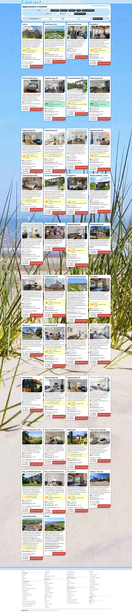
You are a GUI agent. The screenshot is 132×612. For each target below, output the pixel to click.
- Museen (46, 584)
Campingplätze (54, 10)
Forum (68, 584)
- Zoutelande (92, 582)
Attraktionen (47, 589)
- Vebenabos (47, 571)
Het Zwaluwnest (27, 377)
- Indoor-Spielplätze (48, 592)
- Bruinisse (69, 596)
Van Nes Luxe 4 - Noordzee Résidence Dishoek (99, 377)
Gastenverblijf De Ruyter (30, 78)
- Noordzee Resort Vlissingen (28, 601)
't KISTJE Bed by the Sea (29, 175)
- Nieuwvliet (92, 590)
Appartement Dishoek (74, 24)
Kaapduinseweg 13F (96, 78)
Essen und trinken (71, 573)
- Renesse (69, 593)
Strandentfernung (28, 57)
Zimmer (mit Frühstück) (88, 10)
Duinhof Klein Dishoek (29, 516)
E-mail (26, 65)
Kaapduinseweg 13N (73, 224)
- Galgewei (24, 598)
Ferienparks (72, 10)
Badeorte (24, 575)
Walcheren (91, 571)
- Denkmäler (47, 586)
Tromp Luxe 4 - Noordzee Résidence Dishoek (77, 325)
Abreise (62, 13)
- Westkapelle (92, 581)
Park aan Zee (26, 325)
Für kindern (24, 578)
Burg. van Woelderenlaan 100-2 (54, 429)
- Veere (90, 573)
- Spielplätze (47, 591)
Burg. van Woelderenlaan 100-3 (32, 429)
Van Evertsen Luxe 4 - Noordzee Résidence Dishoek (32, 224)
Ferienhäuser (64, 10)
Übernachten (48, 1)
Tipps (23, 576)
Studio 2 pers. (71, 430)
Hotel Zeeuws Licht (51, 24)
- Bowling (46, 594)
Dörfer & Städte (47, 597)
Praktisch (71, 1)
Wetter (78, 1)
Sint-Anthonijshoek (51, 224)
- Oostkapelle (92, 576)
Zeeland (68, 590)
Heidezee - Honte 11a (96, 472)
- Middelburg (92, 587)
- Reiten (46, 605)
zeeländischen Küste (49, 543)
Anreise (48, 13)
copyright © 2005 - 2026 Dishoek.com (51, 610)
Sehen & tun (57, 1)
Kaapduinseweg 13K (28, 130)
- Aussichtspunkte (48, 587)
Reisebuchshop (70, 586)
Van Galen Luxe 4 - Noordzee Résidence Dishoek (77, 130)
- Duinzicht (24, 596)
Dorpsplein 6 (94, 24)
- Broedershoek (25, 593)
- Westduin (46, 573)
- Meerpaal (24, 599)
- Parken (69, 581)
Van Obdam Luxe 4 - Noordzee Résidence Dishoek (99, 324)
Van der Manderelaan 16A (75, 78)
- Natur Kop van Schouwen (73, 603)
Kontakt (91, 603)
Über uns (91, 599)
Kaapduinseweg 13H (51, 277)
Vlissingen (47, 537)
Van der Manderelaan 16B (53, 175)
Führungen (46, 600)
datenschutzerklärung (40, 610)
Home (23, 571)
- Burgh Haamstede (71, 601)
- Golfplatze (47, 607)
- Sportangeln (70, 571)
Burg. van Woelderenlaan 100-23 (54, 471)
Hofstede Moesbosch (97, 224)
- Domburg (91, 579)
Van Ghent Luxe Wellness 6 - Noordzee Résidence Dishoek (32, 276)
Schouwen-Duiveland (72, 591)
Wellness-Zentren (48, 596)
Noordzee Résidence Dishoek (76, 277)
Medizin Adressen (71, 583)
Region (74, 1)
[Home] (40, 2)
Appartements (45, 10)
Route (68, 579)
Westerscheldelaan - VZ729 (99, 175)
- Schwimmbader (48, 604)
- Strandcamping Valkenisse (28, 604)
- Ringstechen (70, 576)
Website (26, 66)
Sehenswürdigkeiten (49, 583)
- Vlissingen (92, 585)
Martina (47, 516)
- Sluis (90, 592)
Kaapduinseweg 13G (51, 377)
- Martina (24, 586)
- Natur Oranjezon (93, 574)
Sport (45, 602)
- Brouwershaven (71, 594)
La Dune (24, 24)
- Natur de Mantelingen (94, 577)
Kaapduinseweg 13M (96, 130)
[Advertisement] (62, 72)
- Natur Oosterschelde (72, 599)
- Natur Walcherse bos (94, 584)
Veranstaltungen (64, 1)
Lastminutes (47, 577)
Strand (53, 1)
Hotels (78, 10)
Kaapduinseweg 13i (51, 130)
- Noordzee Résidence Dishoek (29, 588)
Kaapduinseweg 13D (51, 78)
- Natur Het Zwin (93, 595)
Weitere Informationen (36, 66)
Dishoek (43, 1)
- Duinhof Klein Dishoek (27, 585)
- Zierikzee (69, 598)
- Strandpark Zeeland (26, 606)
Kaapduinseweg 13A (73, 377)
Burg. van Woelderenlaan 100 (31, 472)
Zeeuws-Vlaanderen (93, 589)
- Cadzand (91, 593)
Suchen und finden (81, 13)
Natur (25, 541)
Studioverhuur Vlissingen (98, 430)
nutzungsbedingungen (32, 610)
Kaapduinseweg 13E (51, 325)
